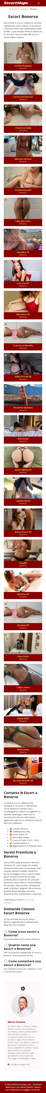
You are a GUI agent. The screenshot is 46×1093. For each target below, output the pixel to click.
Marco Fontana (16, 1021)
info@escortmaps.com (20, 1064)
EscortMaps (14, 9)
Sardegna (24, 9)
